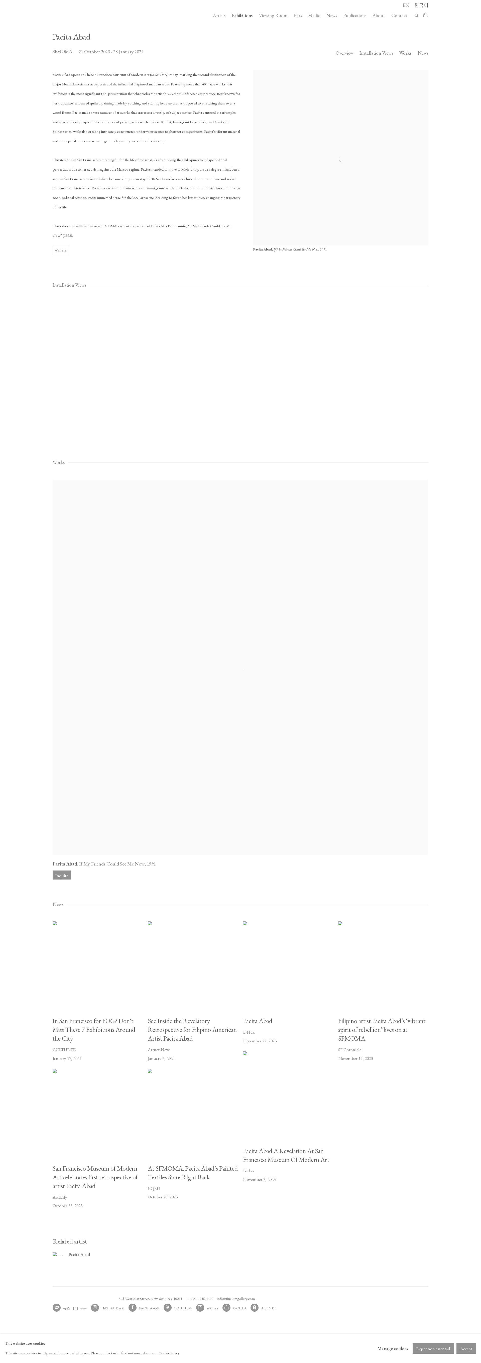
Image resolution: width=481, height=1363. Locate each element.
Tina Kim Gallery (88, 15)
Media (314, 15)
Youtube (183, 1308)
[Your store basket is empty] (425, 15)
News (331, 15)
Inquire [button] (61, 875)
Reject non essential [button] (433, 1348)
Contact (399, 15)
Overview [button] (344, 53)
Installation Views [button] (376, 53)
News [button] (423, 53)
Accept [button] (466, 1348)
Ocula (240, 1308)
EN (406, 5)
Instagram (113, 1308)
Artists (219, 15)
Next (461, 371)
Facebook (149, 1308)
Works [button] (405, 53)
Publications (354, 15)
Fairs (298, 15)
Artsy (213, 1308)
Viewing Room (273, 15)
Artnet (269, 1308)
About (379, 15)
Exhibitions (242, 15)
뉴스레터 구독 (75, 1308)
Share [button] (62, 250)
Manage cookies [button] (393, 1348)
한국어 (421, 5)
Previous (20, 371)
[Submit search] (417, 15)
